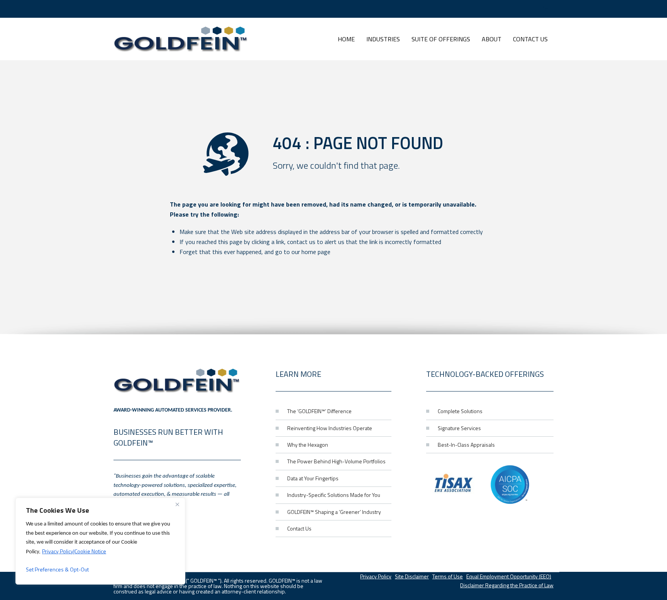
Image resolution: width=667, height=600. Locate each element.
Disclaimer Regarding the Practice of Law (507, 585)
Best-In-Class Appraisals (466, 445)
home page (315, 251)
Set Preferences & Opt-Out (57, 569)
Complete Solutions (460, 411)
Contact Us (299, 528)
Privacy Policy (375, 576)
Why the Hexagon (307, 445)
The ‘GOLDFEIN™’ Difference (319, 411)
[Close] (177, 504)
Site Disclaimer (412, 576)
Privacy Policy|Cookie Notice (74, 551)
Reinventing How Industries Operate (329, 428)
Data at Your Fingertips (313, 478)
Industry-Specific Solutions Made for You (333, 495)
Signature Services (459, 428)
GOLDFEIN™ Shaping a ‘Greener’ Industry (334, 512)
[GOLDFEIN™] (181, 39)
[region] (100, 541)
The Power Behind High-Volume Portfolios (336, 461)
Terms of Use (447, 576)
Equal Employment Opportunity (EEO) (508, 576)
